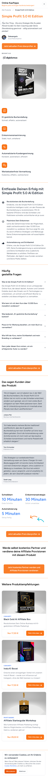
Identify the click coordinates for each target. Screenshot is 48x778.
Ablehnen (22, 771)
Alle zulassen (10, 771)
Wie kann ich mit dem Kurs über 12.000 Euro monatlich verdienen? (20, 304)
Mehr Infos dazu (33, 633)
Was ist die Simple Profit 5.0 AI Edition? (18, 282)
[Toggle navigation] (44, 4)
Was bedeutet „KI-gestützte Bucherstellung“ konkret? (20, 315)
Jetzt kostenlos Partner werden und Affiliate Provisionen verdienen (24, 569)
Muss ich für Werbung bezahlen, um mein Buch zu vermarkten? (22, 326)
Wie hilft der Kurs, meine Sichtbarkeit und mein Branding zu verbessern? (21, 336)
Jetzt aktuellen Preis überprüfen (18, 46)
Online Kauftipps (18, 4)
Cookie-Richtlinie (11, 766)
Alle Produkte (6, 10)
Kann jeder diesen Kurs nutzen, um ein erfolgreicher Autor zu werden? (17, 347)
